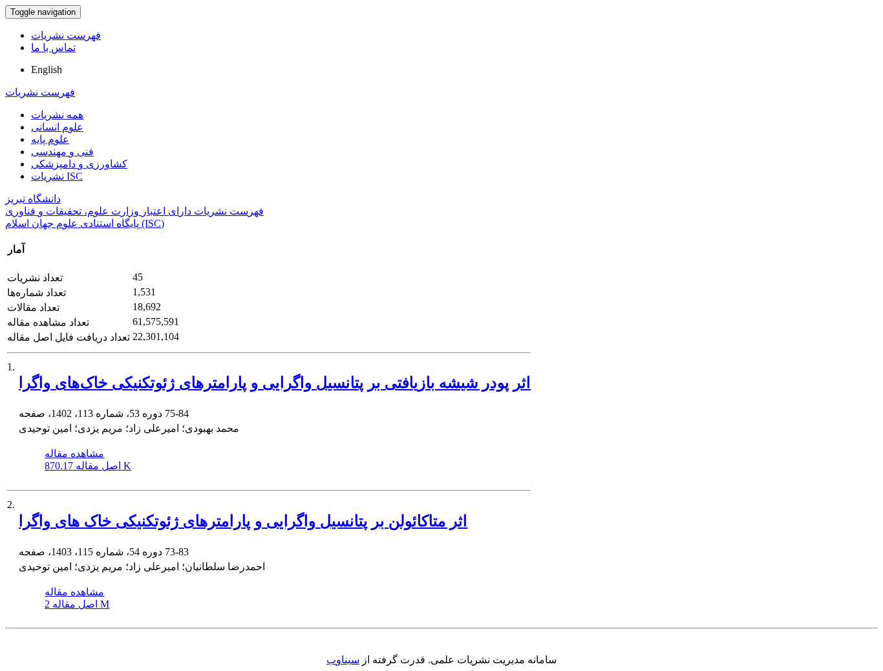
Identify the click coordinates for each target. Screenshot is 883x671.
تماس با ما (53, 47)
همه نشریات (57, 114)
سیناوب (342, 659)
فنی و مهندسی (62, 151)
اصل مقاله (88, 465)
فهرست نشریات (66, 35)
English (46, 69)
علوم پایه (50, 139)
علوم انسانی (57, 127)
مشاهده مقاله (74, 453)
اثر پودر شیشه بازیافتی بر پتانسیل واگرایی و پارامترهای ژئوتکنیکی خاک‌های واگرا (275, 382)
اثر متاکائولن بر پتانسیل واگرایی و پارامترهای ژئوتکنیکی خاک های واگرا (243, 521)
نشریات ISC (57, 176)
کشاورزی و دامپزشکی (79, 163)
